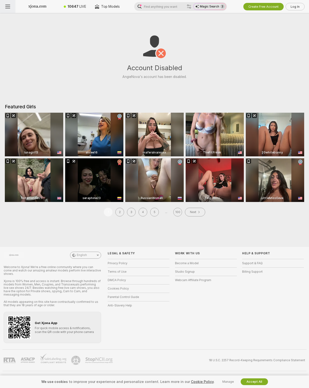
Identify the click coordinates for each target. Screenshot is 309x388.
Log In (295, 6)
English (82, 255)
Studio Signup (185, 271)
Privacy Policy (117, 263)
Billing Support (252, 271)
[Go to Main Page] (37, 6)
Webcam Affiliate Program (193, 280)
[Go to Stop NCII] (99, 360)
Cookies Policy (118, 288)
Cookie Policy (202, 382)
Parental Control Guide (123, 297)
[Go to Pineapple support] (76, 360)
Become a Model (187, 263)
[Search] (189, 6)
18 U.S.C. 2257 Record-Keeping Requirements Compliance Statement (257, 360)
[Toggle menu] (7, 6)
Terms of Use (117, 271)
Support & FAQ (252, 263)
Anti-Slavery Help (120, 305)
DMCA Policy (117, 280)
